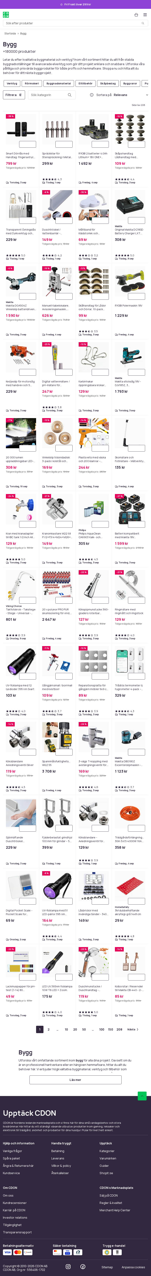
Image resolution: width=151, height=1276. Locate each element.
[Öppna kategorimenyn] (145, 14)
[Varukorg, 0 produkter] (136, 14)
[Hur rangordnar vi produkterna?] (91, 95)
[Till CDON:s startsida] (6, 14)
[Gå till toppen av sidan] (142, 1096)
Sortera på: (104, 95)
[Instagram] (68, 1266)
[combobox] (75, 23)
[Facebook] (83, 1266)
